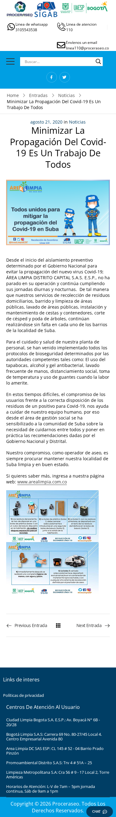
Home (13, 95)
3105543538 (26, 29)
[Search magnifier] (98, 61)
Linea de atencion (81, 24)
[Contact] (11, 27)
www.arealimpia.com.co (42, 482)
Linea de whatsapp (31, 24)
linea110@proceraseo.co (87, 48)
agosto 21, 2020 (46, 122)
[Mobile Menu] (10, 61)
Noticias (66, 95)
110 (69, 29)
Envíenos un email (81, 42)
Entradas (38, 95)
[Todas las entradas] (58, 625)
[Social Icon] (51, 77)
